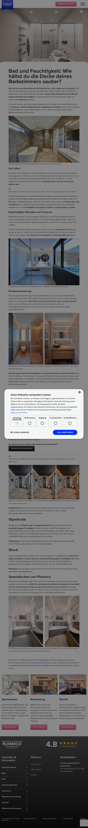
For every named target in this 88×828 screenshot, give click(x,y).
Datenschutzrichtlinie (19, 412)
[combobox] (79, 392)
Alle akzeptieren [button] (65, 432)
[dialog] (44, 414)
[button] (20, 432)
